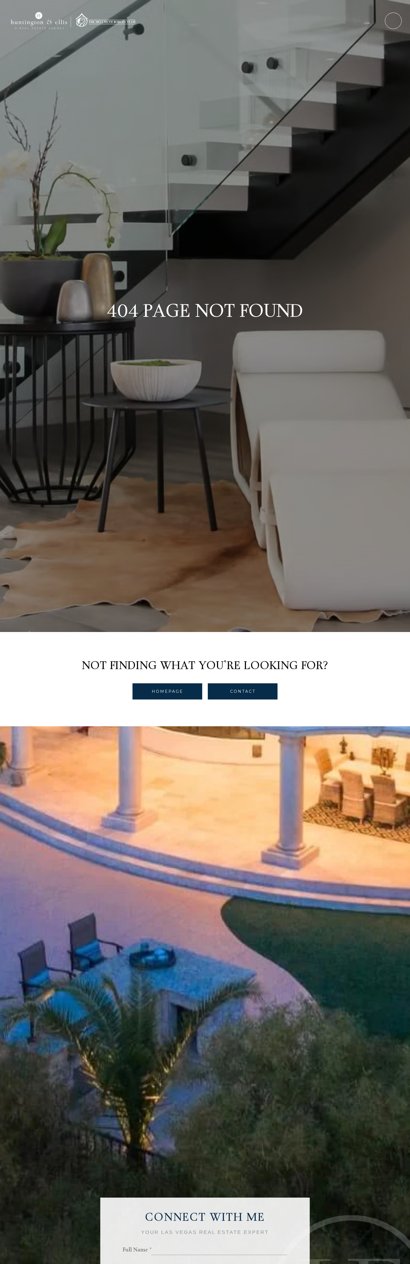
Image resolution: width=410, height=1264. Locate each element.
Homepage (167, 691)
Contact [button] (242, 691)
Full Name (135, 1250)
